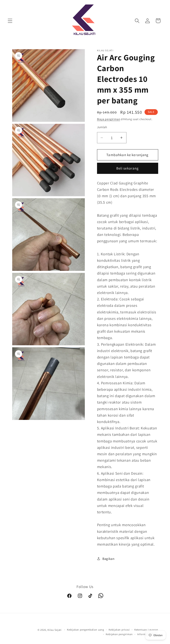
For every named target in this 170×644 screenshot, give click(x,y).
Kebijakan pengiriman (119, 634)
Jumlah (102, 127)
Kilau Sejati (54, 630)
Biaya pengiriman (108, 119)
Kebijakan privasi (119, 629)
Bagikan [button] (108, 559)
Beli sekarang (127, 168)
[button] (10, 21)
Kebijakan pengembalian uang (85, 629)
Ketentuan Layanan (146, 629)
